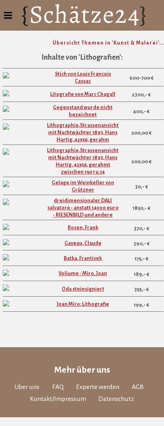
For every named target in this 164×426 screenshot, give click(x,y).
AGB (138, 387)
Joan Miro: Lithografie (83, 304)
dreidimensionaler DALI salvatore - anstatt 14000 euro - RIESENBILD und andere (83, 208)
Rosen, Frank (83, 228)
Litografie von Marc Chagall (82, 94)
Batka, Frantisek (83, 258)
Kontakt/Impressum (58, 399)
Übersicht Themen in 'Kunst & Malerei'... (108, 43)
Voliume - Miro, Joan (83, 273)
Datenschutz (116, 399)
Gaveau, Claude (83, 243)
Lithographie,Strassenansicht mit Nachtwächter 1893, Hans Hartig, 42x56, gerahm (83, 133)
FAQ (58, 387)
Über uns (26, 387)
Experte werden (97, 387)
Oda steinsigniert (83, 289)
